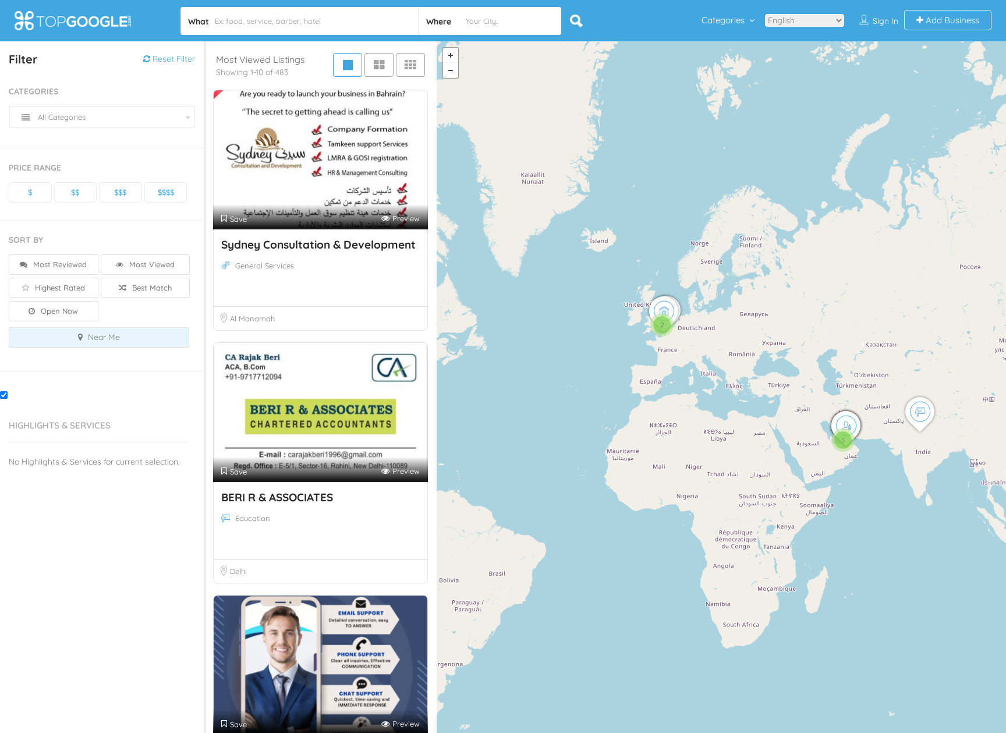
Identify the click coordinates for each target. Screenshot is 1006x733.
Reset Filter (172, 59)
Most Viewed (151, 264)
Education (252, 518)
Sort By (26, 240)
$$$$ (166, 192)
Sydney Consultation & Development (318, 245)
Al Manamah (252, 318)
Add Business (951, 20)
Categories (723, 20)
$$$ (120, 192)
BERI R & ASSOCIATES (277, 497)
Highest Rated (59, 287)
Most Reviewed (59, 264)
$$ (75, 192)
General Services (264, 265)
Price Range (35, 167)
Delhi (238, 571)
